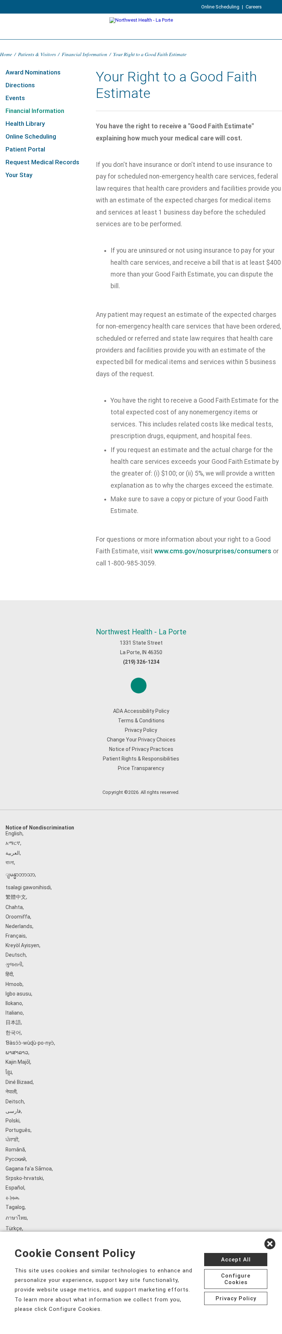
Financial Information (84, 54)
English (14, 833)
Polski (12, 1121)
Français (16, 936)
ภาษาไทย (16, 1218)
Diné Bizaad (19, 1082)
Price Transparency (141, 768)
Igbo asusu (18, 994)
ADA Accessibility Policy (141, 711)
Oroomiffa (18, 917)
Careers (254, 7)
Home (6, 54)
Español (15, 1188)
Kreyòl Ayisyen (22, 945)
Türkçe (14, 1228)
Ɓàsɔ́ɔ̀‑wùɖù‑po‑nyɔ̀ (30, 1043)
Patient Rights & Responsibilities (141, 759)
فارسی (13, 1111)
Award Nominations (33, 72)
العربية (13, 853)
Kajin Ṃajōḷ (18, 1062)
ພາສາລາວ (17, 1052)
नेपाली (11, 1092)
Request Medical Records (42, 162)
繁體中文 (16, 897)
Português (18, 1130)
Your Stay (19, 175)
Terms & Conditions (141, 720)
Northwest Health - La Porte (141, 632)
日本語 (13, 1022)
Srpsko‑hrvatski (24, 1178)
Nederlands (19, 926)
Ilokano (14, 1003)
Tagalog (15, 1207)
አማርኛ (13, 843)
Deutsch (16, 955)
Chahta (14, 907)
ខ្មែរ (9, 1072)
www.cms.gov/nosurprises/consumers (212, 551)
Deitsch (15, 1101)
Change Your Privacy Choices (141, 740)
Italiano (14, 1013)
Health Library (25, 123)
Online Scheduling (220, 7)
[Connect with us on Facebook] (139, 685)
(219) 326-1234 (141, 662)
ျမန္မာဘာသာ (20, 874)
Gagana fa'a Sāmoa (29, 1169)
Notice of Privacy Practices (141, 749)
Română (15, 1149)
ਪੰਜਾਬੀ (12, 1140)
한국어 (13, 1033)
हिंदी (9, 974)
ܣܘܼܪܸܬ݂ (12, 1197)
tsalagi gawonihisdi (28, 887)
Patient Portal (25, 149)
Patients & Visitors (37, 54)
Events (15, 98)
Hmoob (14, 984)
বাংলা (10, 862)
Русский (16, 1159)
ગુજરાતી (14, 964)
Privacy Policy (141, 730)
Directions (20, 85)
